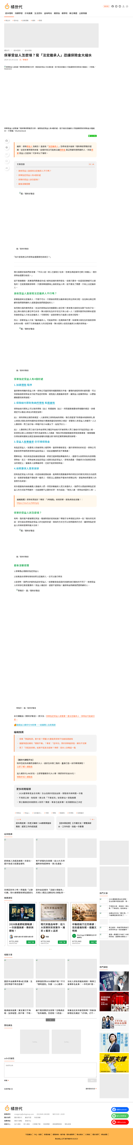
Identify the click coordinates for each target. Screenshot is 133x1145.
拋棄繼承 (81, 813)
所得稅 (71, 813)
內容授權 (37, 1117)
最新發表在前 (90, 1088)
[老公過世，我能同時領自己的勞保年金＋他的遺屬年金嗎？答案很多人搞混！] (104, 929)
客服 (40, 1134)
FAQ (35, 1134)
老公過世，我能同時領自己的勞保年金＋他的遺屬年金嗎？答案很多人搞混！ (119, 928)
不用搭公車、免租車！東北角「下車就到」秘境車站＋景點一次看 (119, 907)
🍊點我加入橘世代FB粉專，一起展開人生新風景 (35, 724)
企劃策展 (83, 13)
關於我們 (95, 1134)
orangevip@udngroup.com (24, 1114)
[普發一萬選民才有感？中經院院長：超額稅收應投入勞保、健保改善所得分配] (104, 936)
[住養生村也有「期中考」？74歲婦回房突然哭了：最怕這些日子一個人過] (104, 915)
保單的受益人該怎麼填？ (29, 179)
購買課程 (106, 6)
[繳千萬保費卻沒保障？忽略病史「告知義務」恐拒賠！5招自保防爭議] (50, 997)
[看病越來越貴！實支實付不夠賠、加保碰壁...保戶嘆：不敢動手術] (18, 997)
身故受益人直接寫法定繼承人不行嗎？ (34, 170)
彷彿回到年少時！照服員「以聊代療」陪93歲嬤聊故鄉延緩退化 (18, 891)
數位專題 (73, 13)
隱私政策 (68, 1124)
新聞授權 (47, 1134)
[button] (127, 6)
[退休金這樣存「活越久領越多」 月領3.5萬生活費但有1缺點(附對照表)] (50, 877)
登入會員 (26, 1124)
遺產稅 (62, 813)
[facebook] (112, 6)
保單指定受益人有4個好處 (29, 175)
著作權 (62, 1134)
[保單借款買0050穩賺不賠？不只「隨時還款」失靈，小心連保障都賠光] (50, 968)
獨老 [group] (40, 20)
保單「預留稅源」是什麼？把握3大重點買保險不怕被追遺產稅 (46, 738)
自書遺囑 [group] (25, 20)
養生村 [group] (7, 20)
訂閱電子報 (36, 1124)
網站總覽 (104, 1134)
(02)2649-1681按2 (43, 1114)
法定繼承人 (37, 813)
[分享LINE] (6, 147)
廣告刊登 (28, 1117)
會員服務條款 (57, 1124)
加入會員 (17, 1124)
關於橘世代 (18, 1117)
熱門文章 (104, 893)
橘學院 (64, 13)
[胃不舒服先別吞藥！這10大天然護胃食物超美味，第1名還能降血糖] (50, 848)
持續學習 (19, 13)
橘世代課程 (18, 1121)
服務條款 (56, 1134)
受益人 (27, 813)
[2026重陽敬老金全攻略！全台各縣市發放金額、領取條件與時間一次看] (104, 901)
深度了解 (27, 942)
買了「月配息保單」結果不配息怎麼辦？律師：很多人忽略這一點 (47, 747)
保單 (47, 813)
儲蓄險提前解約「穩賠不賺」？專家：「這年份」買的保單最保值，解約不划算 (52, 743)
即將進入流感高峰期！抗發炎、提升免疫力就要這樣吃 (18, 862)
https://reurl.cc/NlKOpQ (28, 502)
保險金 (18, 813)
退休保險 (28, 50)
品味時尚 (48, 13)
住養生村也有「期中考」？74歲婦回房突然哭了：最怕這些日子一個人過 (119, 914)
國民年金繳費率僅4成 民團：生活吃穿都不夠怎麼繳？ (18, 982)
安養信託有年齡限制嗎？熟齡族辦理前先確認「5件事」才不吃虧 (81, 1011)
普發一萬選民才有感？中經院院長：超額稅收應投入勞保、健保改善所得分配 (119, 935)
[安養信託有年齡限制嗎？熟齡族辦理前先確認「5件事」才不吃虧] (82, 997)
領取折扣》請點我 (24, 776)
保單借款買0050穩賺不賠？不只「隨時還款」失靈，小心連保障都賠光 (50, 982)
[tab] (49, 949)
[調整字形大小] (6, 168)
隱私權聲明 (70, 1134)
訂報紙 (87, 1134)
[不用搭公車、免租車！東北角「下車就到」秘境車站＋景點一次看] (104, 908)
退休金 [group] (16, 20)
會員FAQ (28, 1121)
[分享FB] (6, 140)
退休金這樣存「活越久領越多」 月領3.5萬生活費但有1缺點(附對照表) (50, 891)
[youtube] (120, 6)
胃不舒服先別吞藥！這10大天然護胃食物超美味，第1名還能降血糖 (50, 862)
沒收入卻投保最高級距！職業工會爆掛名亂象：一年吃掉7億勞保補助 (81, 982)
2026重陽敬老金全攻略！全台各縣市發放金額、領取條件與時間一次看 (119, 900)
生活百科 (38, 13)
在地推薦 (28, 13)
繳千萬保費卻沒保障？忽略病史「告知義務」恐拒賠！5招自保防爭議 (50, 1011)
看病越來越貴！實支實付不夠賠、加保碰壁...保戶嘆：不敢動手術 (18, 1011)
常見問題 (46, 1124)
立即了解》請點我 (24, 766)
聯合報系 (80, 1134)
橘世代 (6, 50)
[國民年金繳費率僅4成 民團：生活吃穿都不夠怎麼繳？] (18, 968)
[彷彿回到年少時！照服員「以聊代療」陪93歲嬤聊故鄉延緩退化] (18, 877)
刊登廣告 (29, 1134)
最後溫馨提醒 (24, 183)
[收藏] (6, 161)
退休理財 (9, 13)
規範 (5, 1080)
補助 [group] (33, 20)
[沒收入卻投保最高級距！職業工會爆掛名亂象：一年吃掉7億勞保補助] (82, 968)
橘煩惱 (57, 13)
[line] (116, 6)
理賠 (54, 813)
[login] (123, 6)
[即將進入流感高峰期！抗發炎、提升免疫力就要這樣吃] (18, 848)
